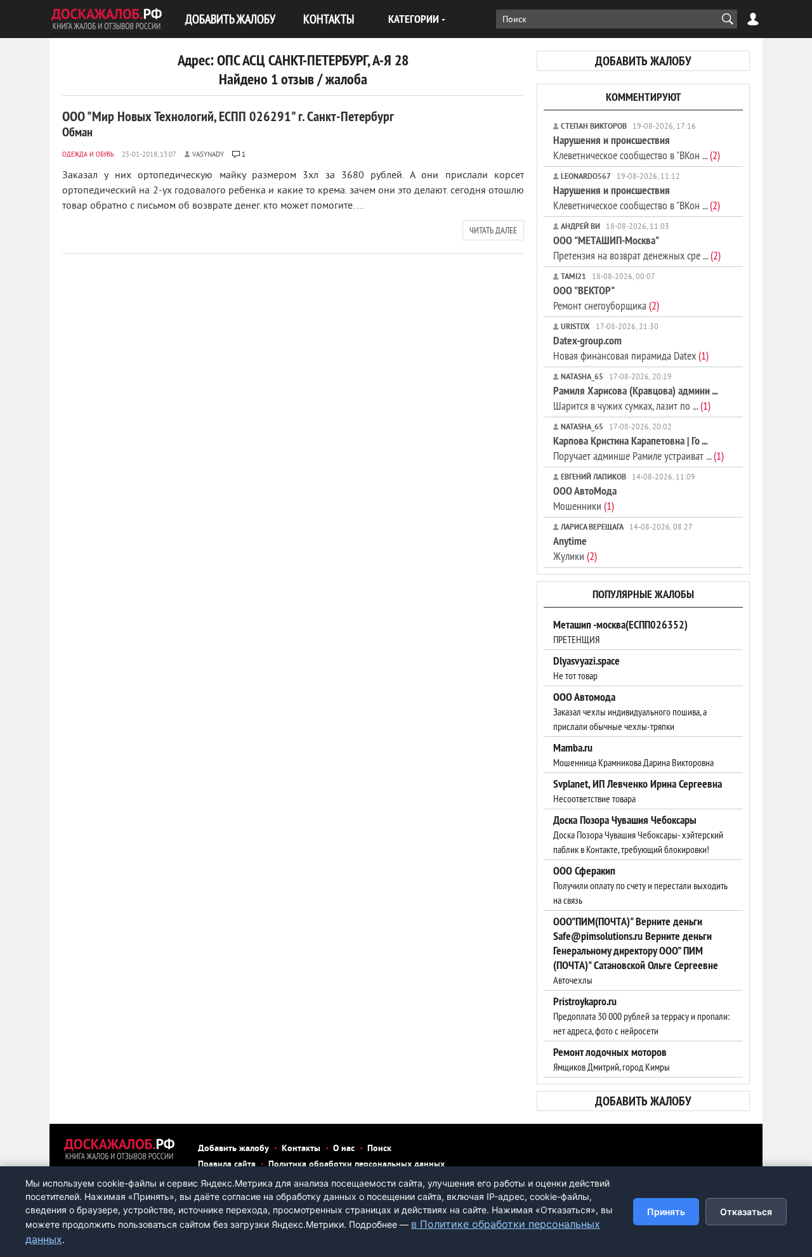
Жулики (575, 548)
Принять (666, 1211)
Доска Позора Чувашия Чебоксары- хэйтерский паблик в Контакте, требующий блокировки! (638, 835)
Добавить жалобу (233, 1148)
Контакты (301, 1148)
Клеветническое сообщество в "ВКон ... (636, 147)
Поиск (379, 1148)
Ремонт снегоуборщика (606, 298)
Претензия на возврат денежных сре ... (637, 248)
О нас (344, 1148)
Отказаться (746, 1211)
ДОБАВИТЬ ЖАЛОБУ (230, 19)
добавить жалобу (643, 61)
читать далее (493, 230)
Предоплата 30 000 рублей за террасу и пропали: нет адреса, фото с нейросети (641, 1016)
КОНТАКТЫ (328, 19)
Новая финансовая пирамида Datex (631, 348)
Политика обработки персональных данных (356, 1164)
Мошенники (585, 498)
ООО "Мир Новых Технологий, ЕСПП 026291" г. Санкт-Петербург (228, 123)
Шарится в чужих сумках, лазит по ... (635, 398)
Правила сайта (227, 1164)
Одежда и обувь (88, 154)
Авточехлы (635, 950)
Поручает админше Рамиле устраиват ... (638, 448)
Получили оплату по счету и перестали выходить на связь (640, 885)
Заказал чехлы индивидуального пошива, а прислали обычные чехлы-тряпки (630, 712)
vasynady (208, 154)
